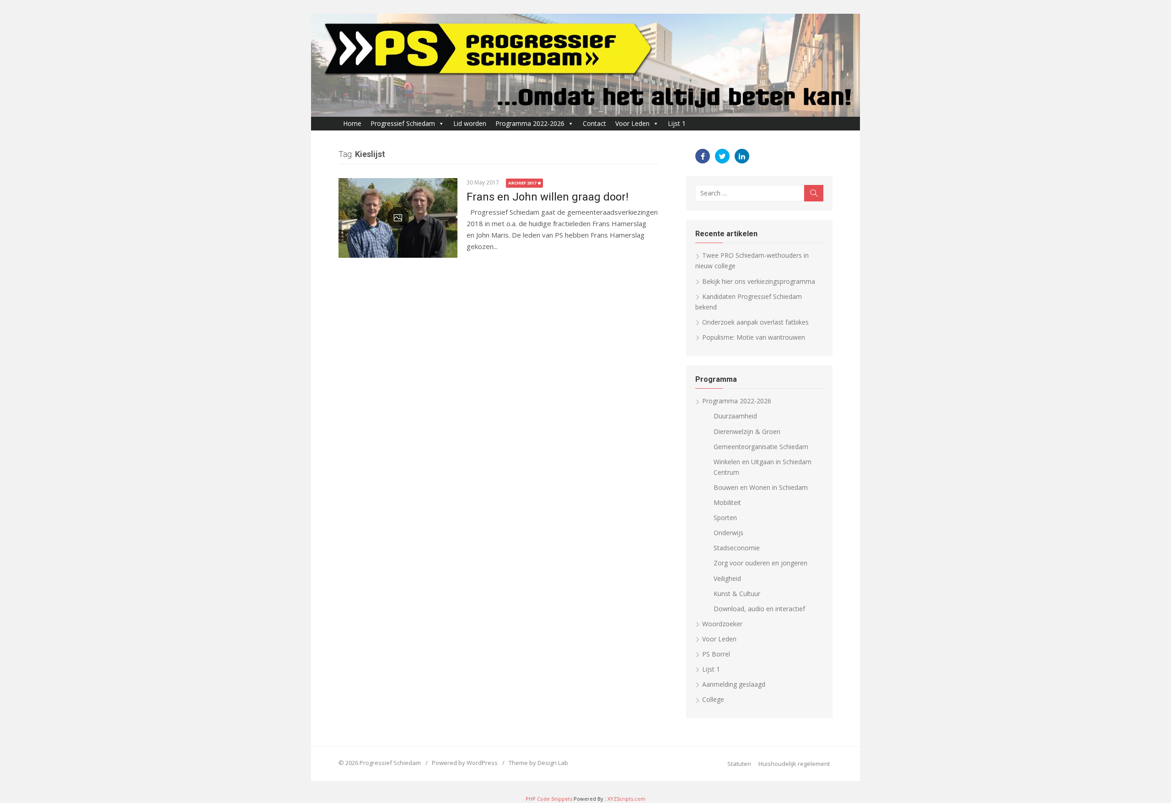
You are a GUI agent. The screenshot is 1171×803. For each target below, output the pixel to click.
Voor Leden (632, 123)
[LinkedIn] (742, 156)
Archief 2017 (522, 183)
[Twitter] (722, 156)
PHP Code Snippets (549, 798)
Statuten (739, 764)
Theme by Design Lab (538, 763)
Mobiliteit (727, 502)
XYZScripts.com (626, 798)
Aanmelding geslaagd (733, 684)
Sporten (725, 517)
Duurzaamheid (735, 416)
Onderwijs (728, 532)
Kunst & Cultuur (737, 593)
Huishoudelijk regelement (794, 764)
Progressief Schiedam (403, 123)
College (713, 699)
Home (352, 123)
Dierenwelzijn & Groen (747, 431)
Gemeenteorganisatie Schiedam (761, 446)
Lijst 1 (677, 123)
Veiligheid (727, 578)
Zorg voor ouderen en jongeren (760, 563)
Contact (594, 123)
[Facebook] (702, 156)
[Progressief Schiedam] (585, 65)
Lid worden (469, 123)
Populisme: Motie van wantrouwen (753, 337)
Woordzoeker (722, 623)
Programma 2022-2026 (529, 123)
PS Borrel (716, 654)
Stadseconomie (737, 547)
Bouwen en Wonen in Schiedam (761, 487)
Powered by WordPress (465, 763)
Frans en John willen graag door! (547, 196)
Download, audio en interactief (759, 608)
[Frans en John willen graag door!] (397, 217)
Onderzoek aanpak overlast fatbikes (755, 322)
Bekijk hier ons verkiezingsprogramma (758, 281)
